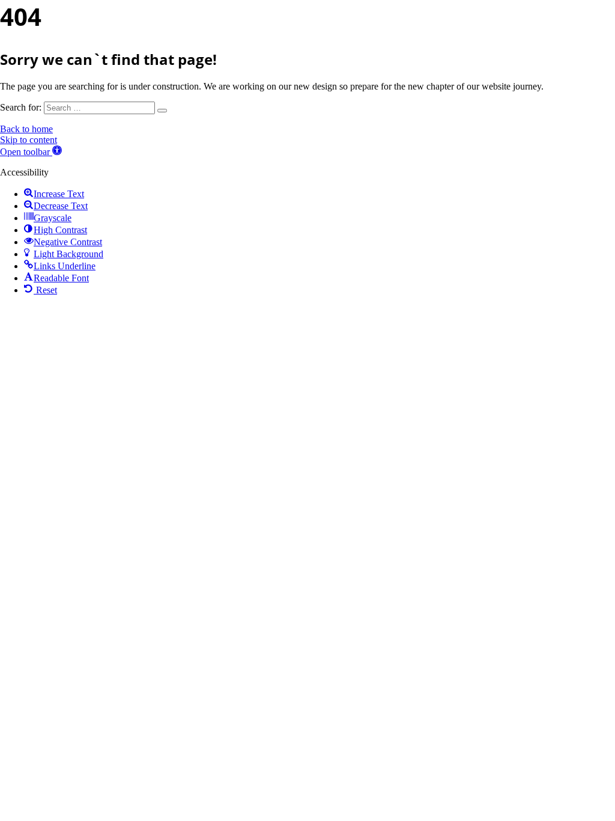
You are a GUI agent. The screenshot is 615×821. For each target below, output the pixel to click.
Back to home (26, 129)
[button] (31, 152)
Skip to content (28, 140)
